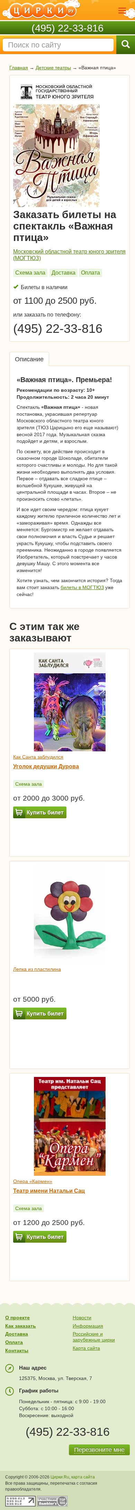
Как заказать (20, 1326)
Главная (18, 67)
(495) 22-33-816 (68, 28)
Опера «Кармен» (32, 1181)
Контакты (16, 1350)
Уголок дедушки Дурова (46, 766)
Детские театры (53, 67)
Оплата (90, 273)
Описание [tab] (29, 359)
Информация (88, 1326)
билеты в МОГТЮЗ (82, 587)
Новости (82, 1317)
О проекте (17, 1317)
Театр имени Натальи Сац (49, 1191)
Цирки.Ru (60, 1477)
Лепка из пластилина (37, 969)
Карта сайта (86, 1348)
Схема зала (30, 273)
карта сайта (83, 1477)
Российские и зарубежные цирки (94, 1337)
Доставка (63, 273)
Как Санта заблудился (38, 757)
